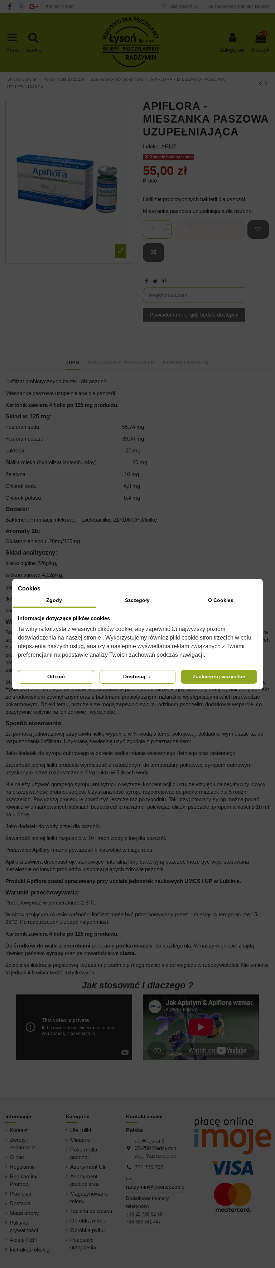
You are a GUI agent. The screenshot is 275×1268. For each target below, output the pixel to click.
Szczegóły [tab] (137, 600)
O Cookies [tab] (220, 600)
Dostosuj (135, 676)
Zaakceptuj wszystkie (219, 676)
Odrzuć (56, 676)
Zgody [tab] (54, 600)
